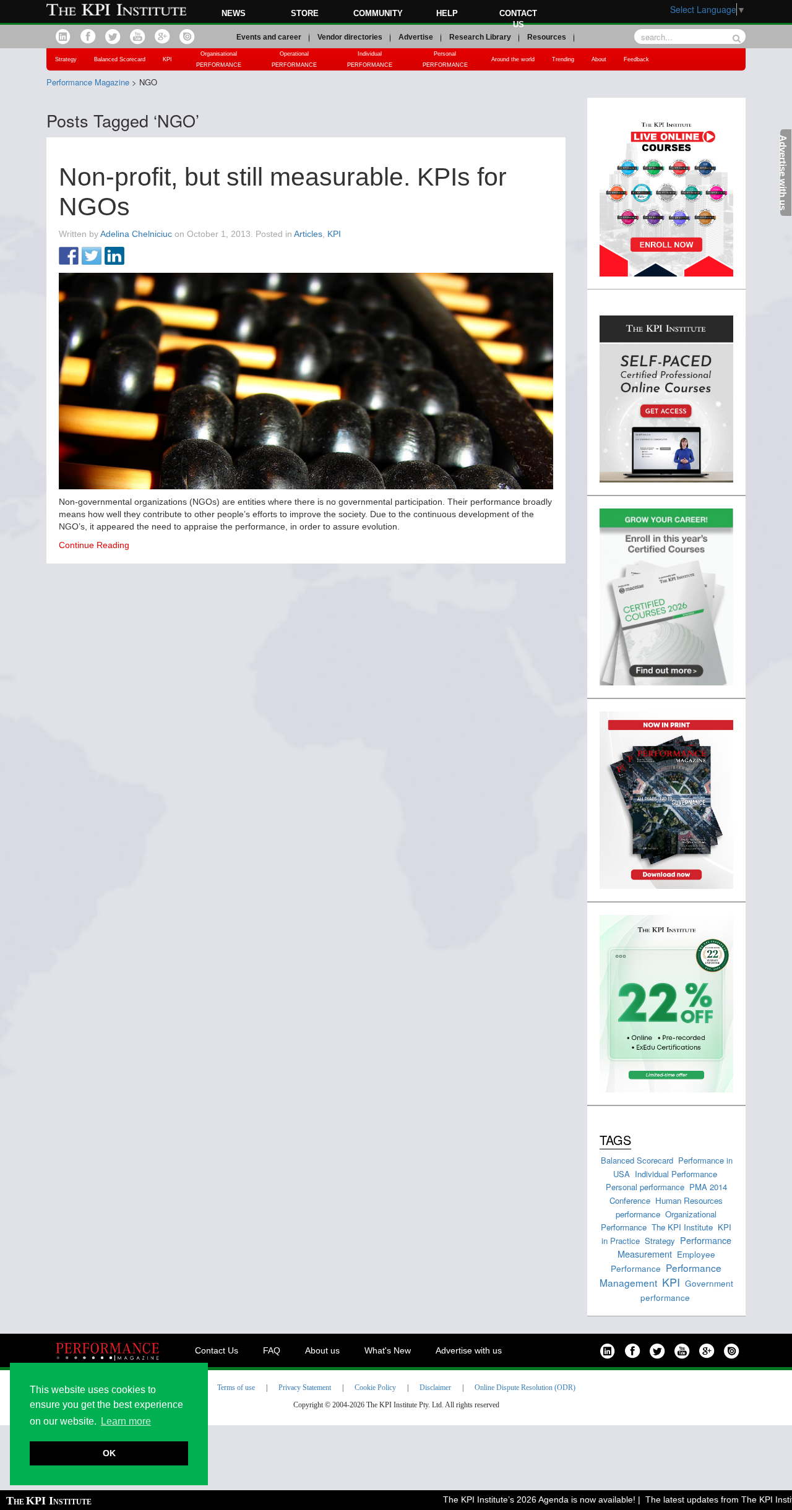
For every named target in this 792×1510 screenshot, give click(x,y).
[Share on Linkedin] (114, 257)
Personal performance (645, 1187)
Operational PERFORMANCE (294, 59)
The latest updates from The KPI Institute (708, 1499)
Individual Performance (676, 1174)
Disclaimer (435, 1387)
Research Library (480, 37)
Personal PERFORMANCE (445, 59)
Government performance (686, 1290)
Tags (615, 1140)
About (599, 59)
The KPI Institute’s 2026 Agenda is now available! (522, 1499)
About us (322, 1350)
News (234, 13)
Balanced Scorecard (119, 59)
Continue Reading (94, 545)
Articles (308, 234)
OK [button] (109, 1453)
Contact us (518, 19)
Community (378, 13)
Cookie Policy (375, 1387)
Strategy (66, 59)
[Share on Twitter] (91, 257)
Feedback (636, 59)
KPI (167, 59)
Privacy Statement (304, 1387)
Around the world (513, 59)
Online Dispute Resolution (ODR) (525, 1387)
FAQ (271, 1350)
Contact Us (216, 1350)
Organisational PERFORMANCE (218, 59)
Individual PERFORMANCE (369, 59)
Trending (563, 59)
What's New (387, 1350)
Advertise (415, 37)
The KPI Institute (682, 1227)
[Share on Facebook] (69, 257)
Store (305, 13)
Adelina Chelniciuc (136, 234)
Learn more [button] (126, 1421)
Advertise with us (469, 1350)
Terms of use (236, 1387)
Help (447, 13)
